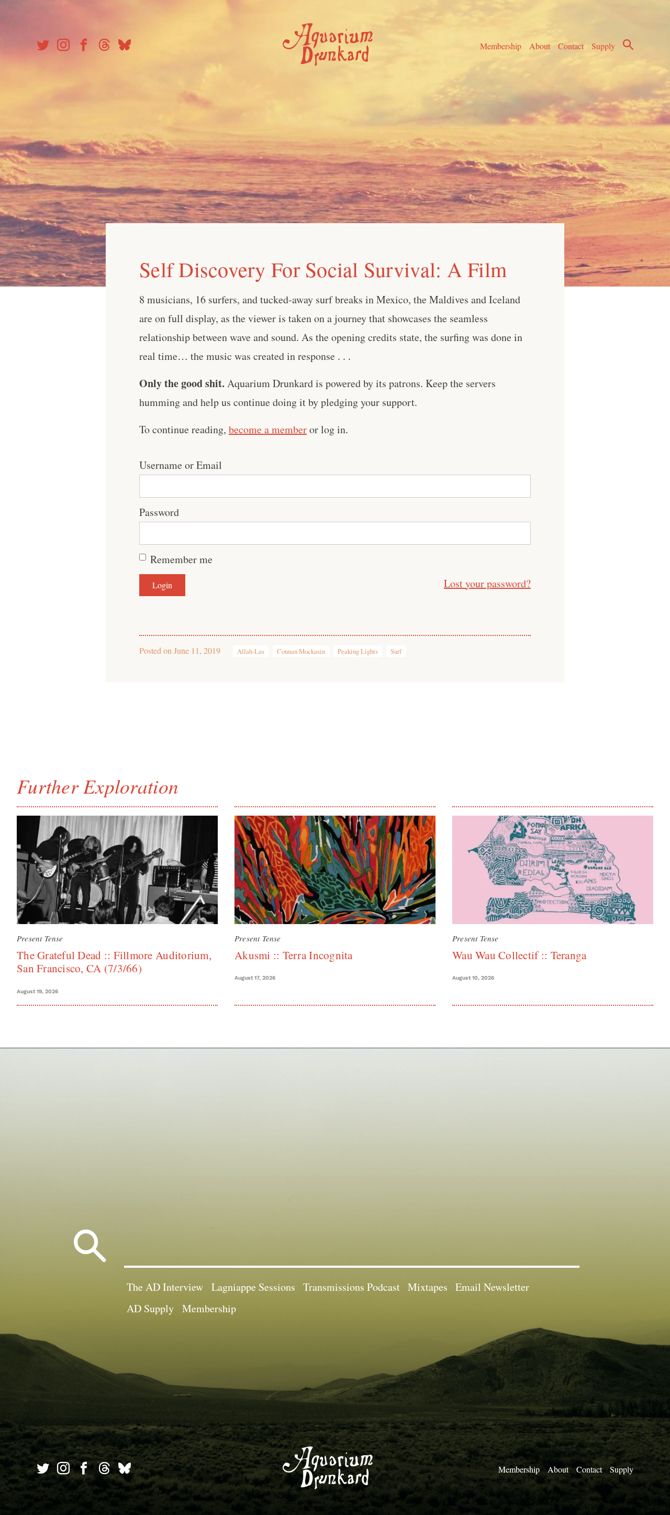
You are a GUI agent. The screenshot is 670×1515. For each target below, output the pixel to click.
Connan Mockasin (301, 651)
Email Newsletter (492, 1287)
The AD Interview (165, 1287)
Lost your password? (487, 583)
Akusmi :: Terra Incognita (293, 955)
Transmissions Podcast (351, 1287)
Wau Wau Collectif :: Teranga (519, 955)
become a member (268, 429)
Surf (395, 651)
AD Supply (150, 1308)
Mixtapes (428, 1287)
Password (159, 512)
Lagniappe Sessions (253, 1287)
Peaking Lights (358, 651)
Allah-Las (250, 651)
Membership (500, 45)
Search (628, 44)
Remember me (181, 559)
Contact (571, 45)
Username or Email (180, 465)
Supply (603, 45)
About (539, 45)
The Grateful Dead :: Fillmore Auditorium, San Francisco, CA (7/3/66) (114, 961)
